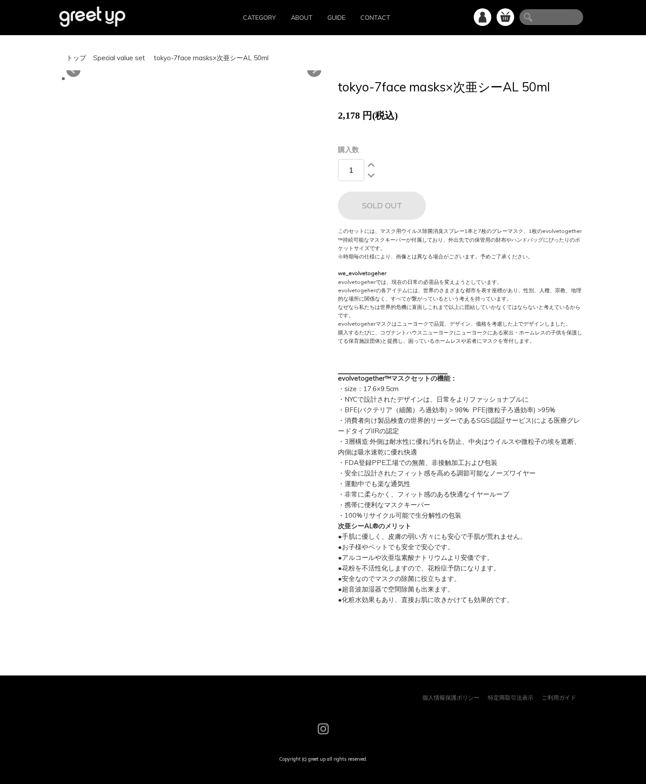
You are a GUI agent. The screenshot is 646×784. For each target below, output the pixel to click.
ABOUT (301, 18)
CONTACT (375, 18)
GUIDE (336, 18)
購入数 (348, 149)
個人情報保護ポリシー (450, 697)
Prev (73, 70)
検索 (526, 17)
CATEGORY (259, 18)
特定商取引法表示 (510, 697)
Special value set (120, 58)
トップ (76, 58)
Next (314, 70)
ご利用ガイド (559, 697)
